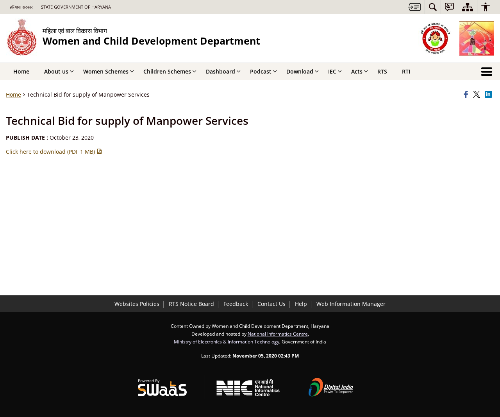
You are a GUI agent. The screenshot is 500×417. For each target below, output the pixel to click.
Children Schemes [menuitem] (167, 71)
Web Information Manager (351, 303)
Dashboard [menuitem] (220, 71)
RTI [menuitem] (406, 71)
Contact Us (271, 303)
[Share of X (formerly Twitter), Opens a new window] (477, 94)
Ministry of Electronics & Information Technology (226, 341)
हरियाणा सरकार (21, 7)
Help (301, 303)
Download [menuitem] (299, 71)
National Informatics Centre (278, 334)
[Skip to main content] (414, 6)
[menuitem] (433, 7)
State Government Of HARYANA (76, 7)
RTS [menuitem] (382, 71)
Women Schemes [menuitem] (106, 71)
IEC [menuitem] (332, 71)
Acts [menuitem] (356, 71)
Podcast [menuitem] (260, 71)
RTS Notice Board (191, 303)
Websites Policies (136, 303)
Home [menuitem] (21, 71)
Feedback (235, 303)
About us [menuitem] (56, 71)
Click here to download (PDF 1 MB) (51, 151)
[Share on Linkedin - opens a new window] (489, 94)
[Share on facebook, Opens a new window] (467, 94)
